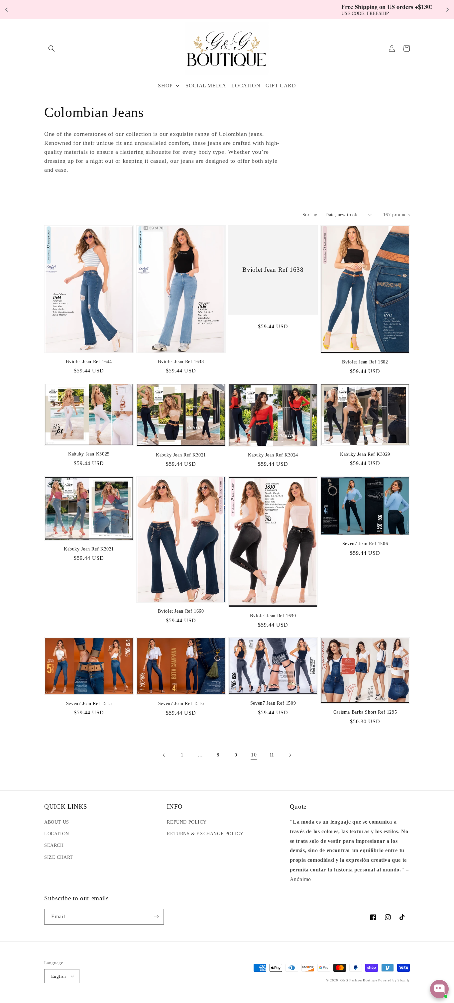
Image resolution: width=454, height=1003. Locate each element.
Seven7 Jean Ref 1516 (181, 703)
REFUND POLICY (186, 822)
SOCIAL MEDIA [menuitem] (205, 85)
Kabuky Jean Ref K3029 (365, 454)
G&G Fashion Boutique (358, 980)
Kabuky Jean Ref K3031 (89, 549)
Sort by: (310, 214)
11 (272, 754)
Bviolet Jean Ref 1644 (89, 361)
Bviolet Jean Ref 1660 (181, 611)
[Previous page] (164, 755)
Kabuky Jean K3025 (89, 453)
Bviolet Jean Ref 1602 (365, 361)
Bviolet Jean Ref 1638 (181, 361)
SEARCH (54, 845)
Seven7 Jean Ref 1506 (365, 543)
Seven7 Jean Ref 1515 (89, 703)
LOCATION (56, 833)
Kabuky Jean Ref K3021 (181, 454)
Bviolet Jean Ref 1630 (273, 615)
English (58, 976)
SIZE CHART (58, 857)
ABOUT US (56, 822)
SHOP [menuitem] (165, 85)
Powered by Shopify (394, 980)
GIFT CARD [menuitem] (281, 85)
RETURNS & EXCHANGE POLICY (205, 833)
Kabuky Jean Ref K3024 (273, 454)
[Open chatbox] (439, 989)
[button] (51, 48)
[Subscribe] (156, 917)
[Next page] (290, 755)
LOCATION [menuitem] (245, 85)
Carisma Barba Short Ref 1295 (365, 712)
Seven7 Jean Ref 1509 (273, 703)
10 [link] (254, 754)
